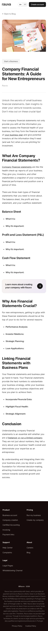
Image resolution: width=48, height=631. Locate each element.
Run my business (34, 515)
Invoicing (6, 530)
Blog (28, 552)
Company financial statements (17, 167)
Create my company (35, 520)
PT (25, 5)
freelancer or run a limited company (25, 437)
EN (20, 5)
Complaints (7, 552)
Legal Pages (8, 565)
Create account (37, 4)
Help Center (8, 548)
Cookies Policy (30, 626)
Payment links (8, 534)
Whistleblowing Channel (12, 570)
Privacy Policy (17, 626)
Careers (30, 548)
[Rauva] (6, 4)
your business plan (14, 135)
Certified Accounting (11, 525)
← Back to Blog (9, 14)
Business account (10, 515)
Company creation (10, 520)
